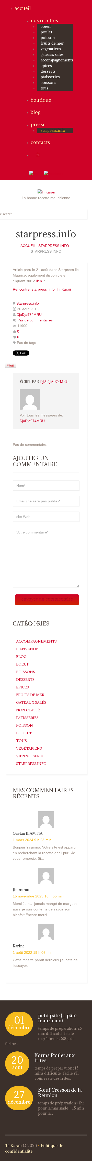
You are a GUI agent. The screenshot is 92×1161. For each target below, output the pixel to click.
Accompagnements (57, 60)
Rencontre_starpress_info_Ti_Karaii (42, 289)
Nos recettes (44, 20)
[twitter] (36, 173)
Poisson (48, 37)
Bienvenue (27, 649)
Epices (46, 65)
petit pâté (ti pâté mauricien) (57, 1018)
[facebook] (53, 173)
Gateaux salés (52, 54)
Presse (38, 124)
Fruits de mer (52, 43)
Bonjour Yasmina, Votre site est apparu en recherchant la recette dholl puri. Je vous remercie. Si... (44, 852)
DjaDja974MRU (29, 314)
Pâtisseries (50, 76)
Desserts (48, 71)
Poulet (46, 32)
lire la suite (21, 1044)
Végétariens (51, 48)
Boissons (48, 82)
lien (39, 281)
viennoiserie (29, 756)
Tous (44, 88)
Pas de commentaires (35, 320)
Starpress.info (53, 246)
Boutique (41, 100)
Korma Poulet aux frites (54, 1057)
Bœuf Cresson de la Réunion (60, 1092)
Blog (35, 112)
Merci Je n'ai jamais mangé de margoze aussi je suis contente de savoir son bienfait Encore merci (45, 909)
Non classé (28, 710)
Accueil (23, 8)
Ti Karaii (13, 1145)
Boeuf (46, 26)
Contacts (40, 142)
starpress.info (53, 130)
